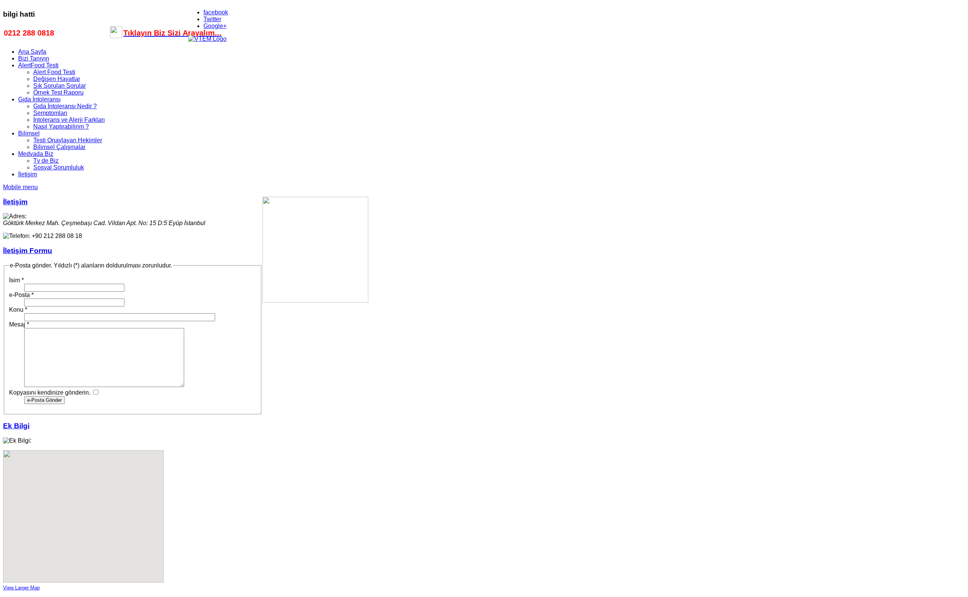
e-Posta (21, 295)
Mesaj (19, 324)
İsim (16, 280)
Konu (18, 309)
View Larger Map (21, 588)
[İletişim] (116, 35)
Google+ (214, 26)
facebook (215, 12)
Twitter (212, 19)
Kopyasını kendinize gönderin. (49, 392)
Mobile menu (20, 187)
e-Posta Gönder (44, 400)
